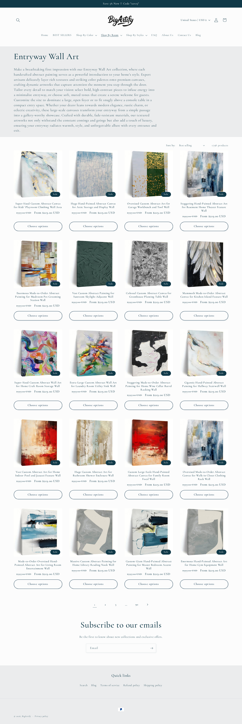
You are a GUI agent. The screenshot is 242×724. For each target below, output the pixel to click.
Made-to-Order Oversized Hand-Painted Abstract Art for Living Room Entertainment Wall (38, 565)
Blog (94, 685)
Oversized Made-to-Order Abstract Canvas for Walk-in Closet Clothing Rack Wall (204, 475)
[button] (18, 20)
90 (136, 604)
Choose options (38, 226)
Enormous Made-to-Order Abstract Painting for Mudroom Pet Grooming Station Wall (38, 297)
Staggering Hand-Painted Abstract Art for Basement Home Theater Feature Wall (204, 207)
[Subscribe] (151, 648)
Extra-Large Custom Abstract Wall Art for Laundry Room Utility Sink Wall (93, 384)
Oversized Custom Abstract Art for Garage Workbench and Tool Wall (148, 205)
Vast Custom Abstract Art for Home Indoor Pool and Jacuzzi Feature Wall (38, 473)
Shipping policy (153, 685)
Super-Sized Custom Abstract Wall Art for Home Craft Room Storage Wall (37, 384)
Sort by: (170, 145)
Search (84, 685)
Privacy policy (41, 716)
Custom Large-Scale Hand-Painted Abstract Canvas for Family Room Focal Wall (149, 475)
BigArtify (26, 716)
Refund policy (131, 685)
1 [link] (94, 604)
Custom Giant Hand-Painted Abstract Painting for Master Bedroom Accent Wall (149, 565)
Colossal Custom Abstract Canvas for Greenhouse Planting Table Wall (148, 295)
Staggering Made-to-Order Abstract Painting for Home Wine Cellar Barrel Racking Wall (148, 386)
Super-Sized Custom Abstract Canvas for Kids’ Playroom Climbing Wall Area (38, 205)
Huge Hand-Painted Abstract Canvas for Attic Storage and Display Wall (93, 205)
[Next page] (147, 604)
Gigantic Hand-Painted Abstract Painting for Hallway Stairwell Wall (204, 384)
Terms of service (110, 685)
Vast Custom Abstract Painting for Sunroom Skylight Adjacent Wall (93, 295)
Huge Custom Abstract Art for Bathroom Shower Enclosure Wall (93, 473)
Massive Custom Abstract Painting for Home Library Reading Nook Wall (93, 563)
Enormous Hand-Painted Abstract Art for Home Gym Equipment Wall (204, 563)
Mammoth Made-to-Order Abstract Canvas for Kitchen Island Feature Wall (204, 295)
